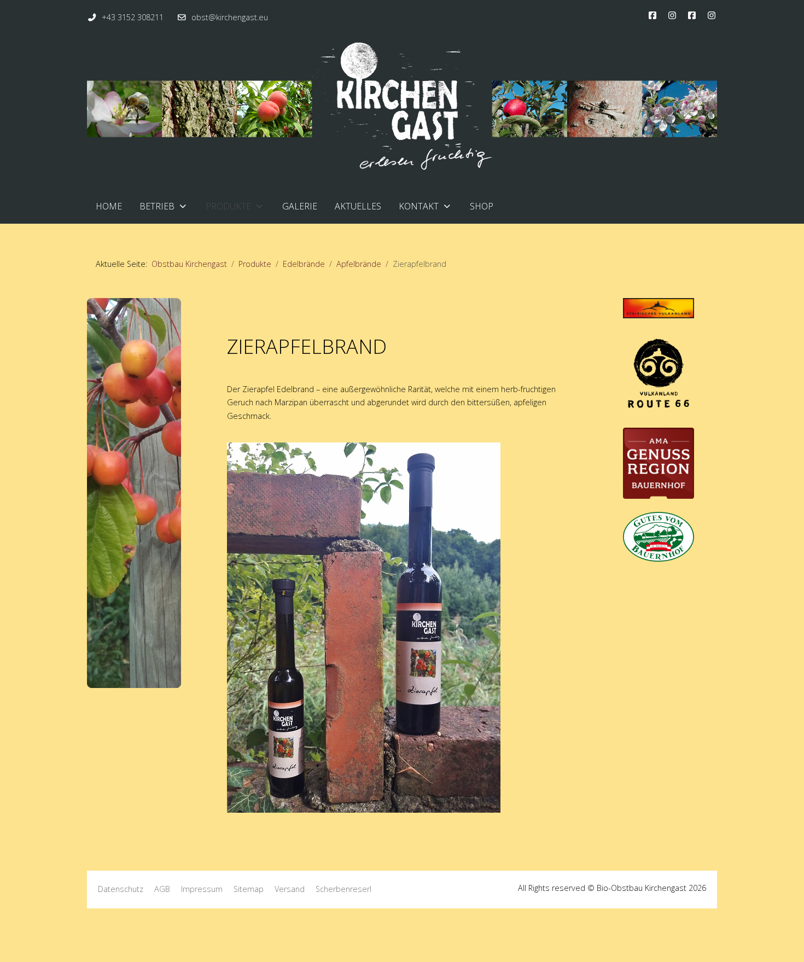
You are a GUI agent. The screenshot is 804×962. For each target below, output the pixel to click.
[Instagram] (672, 15)
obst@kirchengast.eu (229, 17)
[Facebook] (652, 15)
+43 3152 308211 (133, 17)
